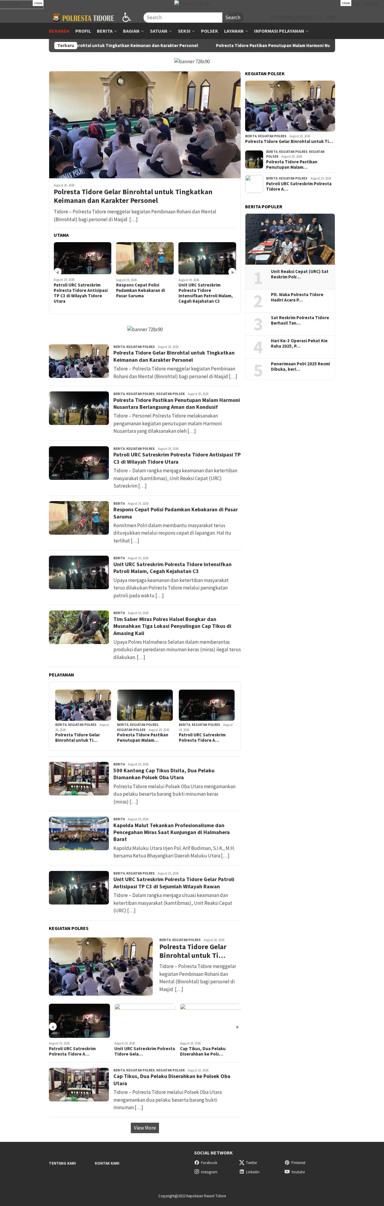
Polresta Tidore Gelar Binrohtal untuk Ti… (77, 737)
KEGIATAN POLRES (140, 347)
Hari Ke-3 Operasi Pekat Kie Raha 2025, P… (299, 343)
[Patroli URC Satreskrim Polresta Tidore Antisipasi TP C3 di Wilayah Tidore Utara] (83, 258)
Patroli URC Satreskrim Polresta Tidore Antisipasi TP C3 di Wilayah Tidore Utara (81, 293)
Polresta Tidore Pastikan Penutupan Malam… (142, 737)
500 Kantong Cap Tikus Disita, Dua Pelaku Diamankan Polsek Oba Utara (163, 774)
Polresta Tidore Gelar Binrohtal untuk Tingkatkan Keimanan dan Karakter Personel (133, 196)
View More (145, 1127)
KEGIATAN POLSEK (170, 394)
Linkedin (253, 1172)
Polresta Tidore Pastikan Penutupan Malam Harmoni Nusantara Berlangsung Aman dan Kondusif (274, 45)
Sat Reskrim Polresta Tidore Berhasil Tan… (300, 320)
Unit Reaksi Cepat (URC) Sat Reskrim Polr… (299, 274)
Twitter (251, 1162)
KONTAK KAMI (107, 1163)
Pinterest (298, 1162)
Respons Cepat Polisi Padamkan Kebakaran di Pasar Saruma (140, 290)
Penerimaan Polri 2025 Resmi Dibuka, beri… (300, 366)
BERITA (119, 347)
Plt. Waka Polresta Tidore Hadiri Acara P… (297, 297)
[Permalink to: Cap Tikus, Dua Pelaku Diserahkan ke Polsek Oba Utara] (210, 1021)
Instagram (209, 1172)
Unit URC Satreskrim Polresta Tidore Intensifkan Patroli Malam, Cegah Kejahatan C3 (205, 293)
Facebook (209, 1162)
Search (232, 17)
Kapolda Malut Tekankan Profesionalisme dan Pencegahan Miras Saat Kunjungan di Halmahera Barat (171, 832)
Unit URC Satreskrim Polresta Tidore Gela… (144, 1051)
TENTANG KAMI (62, 1163)
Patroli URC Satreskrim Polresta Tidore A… (202, 737)
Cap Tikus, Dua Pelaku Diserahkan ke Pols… (203, 1051)
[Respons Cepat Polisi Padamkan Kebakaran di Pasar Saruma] (145, 258)
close (38, 3)
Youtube (298, 1172)
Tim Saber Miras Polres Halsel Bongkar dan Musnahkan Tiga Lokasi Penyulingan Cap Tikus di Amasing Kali (172, 626)
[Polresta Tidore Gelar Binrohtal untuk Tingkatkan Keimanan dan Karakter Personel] (145, 124)
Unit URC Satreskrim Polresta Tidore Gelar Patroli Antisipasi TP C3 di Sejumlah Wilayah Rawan (173, 883)
